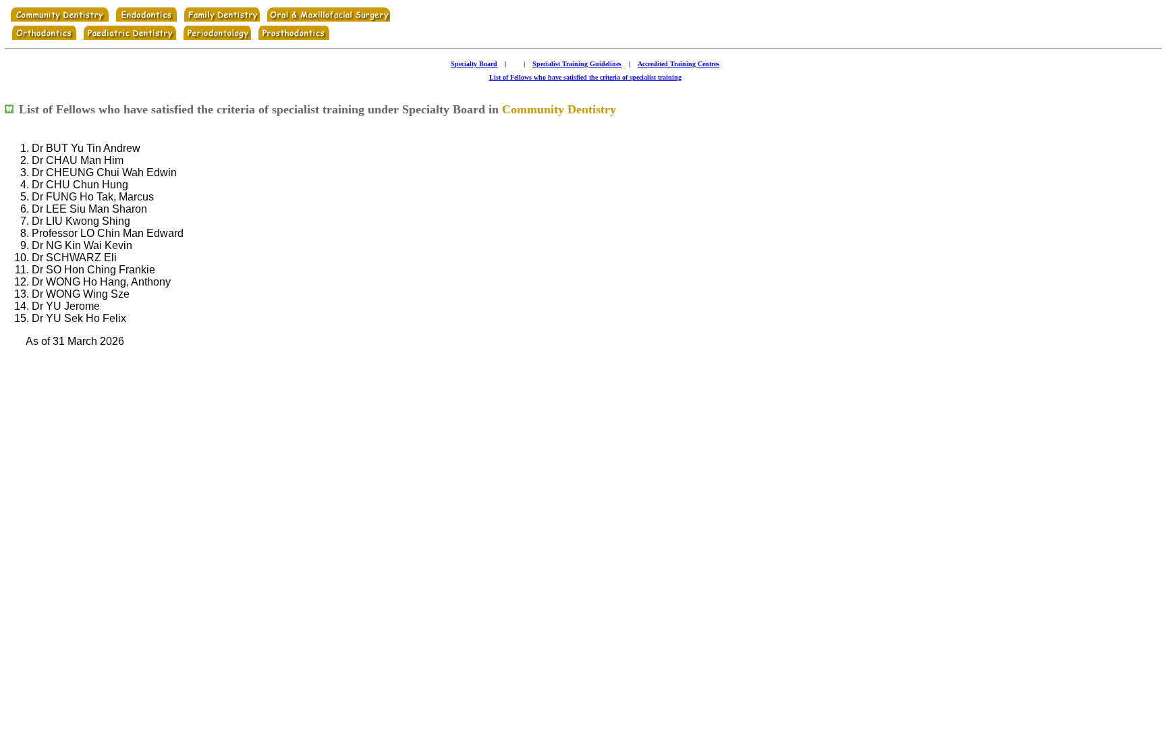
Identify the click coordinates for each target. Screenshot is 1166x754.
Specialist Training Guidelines (576, 64)
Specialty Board (474, 64)
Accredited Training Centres (678, 64)
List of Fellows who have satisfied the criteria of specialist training (585, 77)
